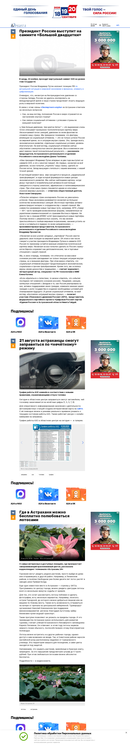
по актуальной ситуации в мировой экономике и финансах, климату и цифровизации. (51, 89)
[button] (82, 443)
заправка (24, 474)
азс (33, 474)
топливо (41, 474)
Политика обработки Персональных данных (62, 733)
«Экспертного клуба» (51, 107)
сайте (80, 409)
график (51, 474)
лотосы (23, 709)
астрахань (34, 709)
